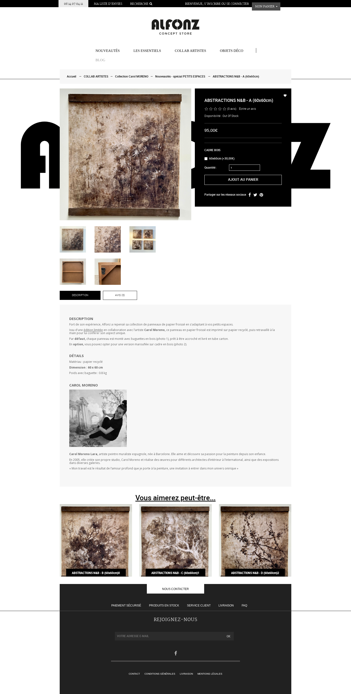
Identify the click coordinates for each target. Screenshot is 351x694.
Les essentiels (147, 51)
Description (80, 295)
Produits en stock (164, 605)
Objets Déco (231, 51)
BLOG (100, 60)
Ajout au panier (243, 179)
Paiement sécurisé (126, 605)
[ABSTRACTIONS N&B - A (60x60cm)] (125, 154)
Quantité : (210, 167)
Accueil (71, 76)
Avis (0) (120, 295)
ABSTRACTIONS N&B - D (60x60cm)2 (255, 573)
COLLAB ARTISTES (190, 51)
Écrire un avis (247, 108)
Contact (134, 673)
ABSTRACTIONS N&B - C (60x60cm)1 (175, 573)
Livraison (226, 605)
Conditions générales (159, 673)
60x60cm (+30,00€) (221, 158)
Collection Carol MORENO (131, 76)
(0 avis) (231, 108)
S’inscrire (212, 4)
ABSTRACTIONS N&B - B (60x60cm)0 (96, 573)
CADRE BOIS (212, 150)
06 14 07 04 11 (73, 4)
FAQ (244, 605)
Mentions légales (209, 673)
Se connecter (237, 4)
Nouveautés (108, 51)
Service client (199, 605)
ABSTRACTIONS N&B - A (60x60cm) (236, 76)
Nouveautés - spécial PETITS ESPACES (180, 76)
